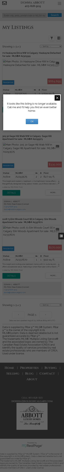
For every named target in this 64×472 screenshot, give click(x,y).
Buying (51, 368)
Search (55, 15)
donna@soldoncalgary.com (15, 209)
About (32, 379)
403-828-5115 (33, 6)
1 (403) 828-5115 (10, 207)
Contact (47, 373)
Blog (29, 373)
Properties (29, 368)
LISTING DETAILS (11, 193)
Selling (12, 373)
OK (32, 121)
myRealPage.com (32, 446)
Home (9, 368)
